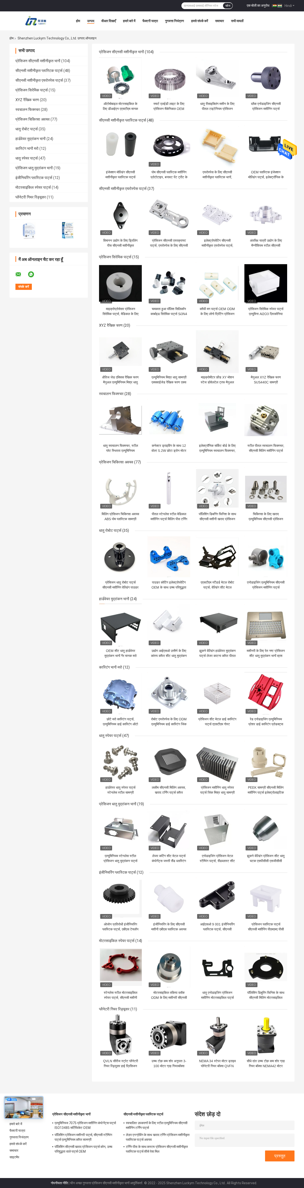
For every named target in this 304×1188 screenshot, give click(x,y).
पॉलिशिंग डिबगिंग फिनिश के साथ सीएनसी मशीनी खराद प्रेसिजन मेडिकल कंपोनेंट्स (217, 519)
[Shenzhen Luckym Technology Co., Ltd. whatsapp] (34, 274)
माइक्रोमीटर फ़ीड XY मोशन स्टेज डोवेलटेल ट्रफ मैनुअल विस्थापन (217, 382)
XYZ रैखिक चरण (27, 100)
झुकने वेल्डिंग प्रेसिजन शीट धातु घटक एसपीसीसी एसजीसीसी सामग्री (266, 861)
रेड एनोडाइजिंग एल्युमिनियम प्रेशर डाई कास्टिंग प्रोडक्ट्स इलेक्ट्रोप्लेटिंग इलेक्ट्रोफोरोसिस (266, 724)
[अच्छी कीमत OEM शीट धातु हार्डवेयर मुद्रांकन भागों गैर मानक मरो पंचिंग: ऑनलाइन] (120, 625)
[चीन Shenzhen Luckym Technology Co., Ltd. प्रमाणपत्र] (29, 230)
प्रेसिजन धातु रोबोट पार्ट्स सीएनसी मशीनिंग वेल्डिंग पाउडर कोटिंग (120, 587)
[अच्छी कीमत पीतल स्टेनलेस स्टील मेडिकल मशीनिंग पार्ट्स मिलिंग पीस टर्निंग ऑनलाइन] (168, 488)
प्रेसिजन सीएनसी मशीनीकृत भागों (37, 61)
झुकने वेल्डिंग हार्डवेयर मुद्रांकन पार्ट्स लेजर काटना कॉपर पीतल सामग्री (217, 656)
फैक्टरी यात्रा (150, 21)
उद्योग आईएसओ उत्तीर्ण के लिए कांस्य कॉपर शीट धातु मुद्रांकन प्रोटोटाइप (169, 656)
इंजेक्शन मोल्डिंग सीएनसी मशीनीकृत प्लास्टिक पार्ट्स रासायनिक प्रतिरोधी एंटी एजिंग (120, 177)
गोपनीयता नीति (59, 1183)
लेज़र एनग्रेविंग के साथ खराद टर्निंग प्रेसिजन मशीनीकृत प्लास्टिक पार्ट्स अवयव (158, 1137)
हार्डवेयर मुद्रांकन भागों (30, 139)
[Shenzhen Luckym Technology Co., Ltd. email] (21, 274)
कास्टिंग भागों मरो (26, 148)
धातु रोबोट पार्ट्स (26, 129)
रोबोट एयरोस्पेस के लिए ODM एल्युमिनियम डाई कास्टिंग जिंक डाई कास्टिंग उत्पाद (169, 724)
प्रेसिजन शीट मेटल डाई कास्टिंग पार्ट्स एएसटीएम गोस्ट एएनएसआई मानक (217, 724)
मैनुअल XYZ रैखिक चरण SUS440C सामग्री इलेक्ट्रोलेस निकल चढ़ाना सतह (265, 382)
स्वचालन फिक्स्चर (27, 109)
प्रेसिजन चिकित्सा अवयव (32, 119)
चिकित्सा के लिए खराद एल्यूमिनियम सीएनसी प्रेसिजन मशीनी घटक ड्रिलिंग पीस (266, 519)
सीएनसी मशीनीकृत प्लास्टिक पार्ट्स (38, 70)
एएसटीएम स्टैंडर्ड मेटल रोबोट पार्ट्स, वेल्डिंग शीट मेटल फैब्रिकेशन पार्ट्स (217, 587)
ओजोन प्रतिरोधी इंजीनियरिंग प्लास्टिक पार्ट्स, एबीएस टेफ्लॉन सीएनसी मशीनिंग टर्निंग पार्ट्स (120, 929)
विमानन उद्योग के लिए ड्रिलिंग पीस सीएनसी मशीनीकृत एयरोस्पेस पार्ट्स (120, 245)
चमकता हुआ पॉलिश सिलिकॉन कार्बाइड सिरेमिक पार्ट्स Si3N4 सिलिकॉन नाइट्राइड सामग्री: (169, 314)
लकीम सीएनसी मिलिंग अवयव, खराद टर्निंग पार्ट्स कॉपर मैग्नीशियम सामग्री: (169, 792)
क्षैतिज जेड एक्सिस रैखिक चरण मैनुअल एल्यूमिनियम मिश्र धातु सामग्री (120, 382)
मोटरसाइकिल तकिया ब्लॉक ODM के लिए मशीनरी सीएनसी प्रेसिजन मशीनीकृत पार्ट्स (169, 997)
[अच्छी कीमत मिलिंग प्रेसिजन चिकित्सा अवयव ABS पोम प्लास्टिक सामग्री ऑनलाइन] (120, 488)
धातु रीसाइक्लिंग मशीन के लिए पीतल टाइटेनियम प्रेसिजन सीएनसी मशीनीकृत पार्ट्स (217, 109)
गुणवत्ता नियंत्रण (174, 21)
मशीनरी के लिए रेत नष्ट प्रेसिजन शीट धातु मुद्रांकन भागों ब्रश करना (266, 656)
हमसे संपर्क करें (199, 21)
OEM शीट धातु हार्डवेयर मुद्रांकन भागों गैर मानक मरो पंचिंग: (120, 656)
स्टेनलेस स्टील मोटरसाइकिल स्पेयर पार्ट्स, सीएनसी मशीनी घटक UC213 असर (120, 997)
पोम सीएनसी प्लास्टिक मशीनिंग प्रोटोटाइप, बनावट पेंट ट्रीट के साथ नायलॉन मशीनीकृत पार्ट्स (169, 177)
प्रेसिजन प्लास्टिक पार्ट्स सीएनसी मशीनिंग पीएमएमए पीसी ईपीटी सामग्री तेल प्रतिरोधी (266, 929)
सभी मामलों (237, 21)
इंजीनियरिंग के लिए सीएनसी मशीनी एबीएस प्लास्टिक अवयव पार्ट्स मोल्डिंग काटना (168, 929)
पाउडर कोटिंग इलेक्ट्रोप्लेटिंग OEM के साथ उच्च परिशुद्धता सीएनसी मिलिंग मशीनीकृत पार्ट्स (169, 587)
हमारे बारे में (129, 21)
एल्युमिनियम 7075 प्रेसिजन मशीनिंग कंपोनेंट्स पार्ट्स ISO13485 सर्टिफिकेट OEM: (85, 1125)
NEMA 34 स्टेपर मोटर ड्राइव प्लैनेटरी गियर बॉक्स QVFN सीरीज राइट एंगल (217, 1066)
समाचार (219, 21)
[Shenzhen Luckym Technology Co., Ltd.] (36, 21)
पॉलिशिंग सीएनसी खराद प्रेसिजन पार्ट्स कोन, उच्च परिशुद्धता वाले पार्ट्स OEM (83, 1149)
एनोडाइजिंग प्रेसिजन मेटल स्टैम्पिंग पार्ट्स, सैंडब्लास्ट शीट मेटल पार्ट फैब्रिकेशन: (217, 861)
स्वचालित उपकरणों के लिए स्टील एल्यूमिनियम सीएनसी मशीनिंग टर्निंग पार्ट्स (156, 1125)
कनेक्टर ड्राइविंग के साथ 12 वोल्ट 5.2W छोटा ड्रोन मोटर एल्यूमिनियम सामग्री (169, 450)
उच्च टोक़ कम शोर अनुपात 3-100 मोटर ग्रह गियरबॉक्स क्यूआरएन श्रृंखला (169, 1066)
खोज (227, 5)
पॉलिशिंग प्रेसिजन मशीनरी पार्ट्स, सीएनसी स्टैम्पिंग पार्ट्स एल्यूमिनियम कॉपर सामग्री (83, 1137)
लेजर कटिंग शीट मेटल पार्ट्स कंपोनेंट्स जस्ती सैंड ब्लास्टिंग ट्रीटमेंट (169, 861)
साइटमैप (14, 1157)
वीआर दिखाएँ (108, 21)
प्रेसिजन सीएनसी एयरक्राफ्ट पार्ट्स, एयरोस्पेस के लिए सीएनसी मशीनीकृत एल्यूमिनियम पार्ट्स (169, 245)
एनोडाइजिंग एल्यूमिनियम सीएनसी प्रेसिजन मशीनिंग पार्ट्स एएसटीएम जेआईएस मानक (266, 587)
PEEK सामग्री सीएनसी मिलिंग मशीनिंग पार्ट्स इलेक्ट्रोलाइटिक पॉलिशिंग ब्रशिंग (266, 792)
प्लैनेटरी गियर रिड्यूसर (30, 197)
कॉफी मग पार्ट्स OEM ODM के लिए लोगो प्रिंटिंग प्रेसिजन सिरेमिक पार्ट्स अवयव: (217, 314)
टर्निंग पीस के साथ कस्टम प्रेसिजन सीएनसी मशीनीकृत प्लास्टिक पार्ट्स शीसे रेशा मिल (157, 1149)
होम (78, 21)
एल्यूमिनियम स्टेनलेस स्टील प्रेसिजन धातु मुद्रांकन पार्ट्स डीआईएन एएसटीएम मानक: (120, 861)
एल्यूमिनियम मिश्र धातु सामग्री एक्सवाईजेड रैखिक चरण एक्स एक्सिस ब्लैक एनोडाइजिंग (169, 382)
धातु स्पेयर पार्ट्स (26, 158)
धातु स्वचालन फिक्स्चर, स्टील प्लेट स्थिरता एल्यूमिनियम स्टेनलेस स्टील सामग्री (120, 450)
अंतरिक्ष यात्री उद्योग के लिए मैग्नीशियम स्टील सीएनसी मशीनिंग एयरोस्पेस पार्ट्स (266, 245)
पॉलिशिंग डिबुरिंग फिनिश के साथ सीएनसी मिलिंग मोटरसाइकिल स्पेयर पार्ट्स (265, 997)
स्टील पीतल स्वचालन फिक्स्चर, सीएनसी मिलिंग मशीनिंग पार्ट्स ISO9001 (265, 450)
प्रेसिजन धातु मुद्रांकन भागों (34, 168)
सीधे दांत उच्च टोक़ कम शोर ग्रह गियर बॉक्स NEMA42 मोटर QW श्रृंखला (266, 1066)
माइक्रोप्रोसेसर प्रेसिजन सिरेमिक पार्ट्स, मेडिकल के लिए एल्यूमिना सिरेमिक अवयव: (120, 314)
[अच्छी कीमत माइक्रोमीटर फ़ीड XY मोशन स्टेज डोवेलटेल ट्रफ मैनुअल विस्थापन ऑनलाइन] (217, 351)
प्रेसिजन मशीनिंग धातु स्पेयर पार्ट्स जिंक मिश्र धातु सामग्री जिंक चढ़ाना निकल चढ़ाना (217, 792)
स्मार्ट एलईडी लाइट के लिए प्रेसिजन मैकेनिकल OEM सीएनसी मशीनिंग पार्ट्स (168, 109)
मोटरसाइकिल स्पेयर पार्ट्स (33, 187)
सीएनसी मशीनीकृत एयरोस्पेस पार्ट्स (39, 80)
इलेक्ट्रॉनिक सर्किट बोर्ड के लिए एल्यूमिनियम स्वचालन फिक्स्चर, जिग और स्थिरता (217, 450)
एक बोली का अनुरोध (258, 5)
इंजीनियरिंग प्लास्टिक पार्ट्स (33, 177)
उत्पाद (90, 21)
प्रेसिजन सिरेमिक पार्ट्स (31, 90)
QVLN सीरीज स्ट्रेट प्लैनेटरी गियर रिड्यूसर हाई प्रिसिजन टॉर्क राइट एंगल (120, 1066)
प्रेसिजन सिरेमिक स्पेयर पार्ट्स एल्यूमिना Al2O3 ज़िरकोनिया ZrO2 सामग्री (265, 314)
